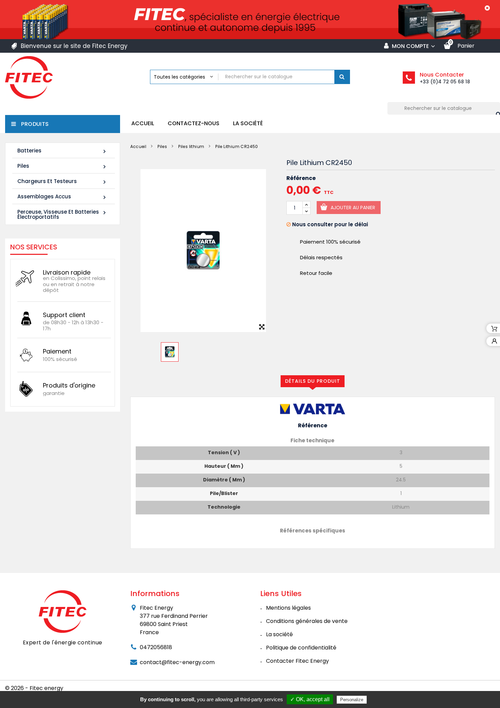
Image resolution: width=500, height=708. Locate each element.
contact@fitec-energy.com (177, 662)
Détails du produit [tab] (312, 381)
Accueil (142, 123)
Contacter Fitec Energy (297, 661)
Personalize (351, 699)
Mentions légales (288, 608)
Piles (62, 166)
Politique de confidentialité (301, 648)
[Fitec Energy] (62, 611)
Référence (301, 178)
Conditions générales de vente (307, 621)
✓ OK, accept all (310, 699)
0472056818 (156, 647)
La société (248, 123)
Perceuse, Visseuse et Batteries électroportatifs (62, 214)
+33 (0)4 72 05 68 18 (445, 81)
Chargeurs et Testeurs (62, 181)
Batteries (62, 151)
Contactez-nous (193, 123)
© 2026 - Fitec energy (34, 688)
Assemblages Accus (62, 197)
